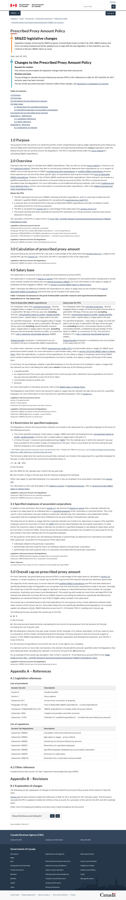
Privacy (73, 895)
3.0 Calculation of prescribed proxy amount (28, 101)
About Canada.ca (44, 895)
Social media (14, 895)
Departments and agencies (54, 854)
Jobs (11, 861)
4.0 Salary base (16, 104)
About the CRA (86, 840)
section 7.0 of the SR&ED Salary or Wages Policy (71, 284)
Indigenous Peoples (87, 866)
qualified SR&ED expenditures (90, 171)
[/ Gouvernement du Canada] (27, 6)
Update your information (54, 840)
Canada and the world (53, 883)
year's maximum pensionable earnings (92, 334)
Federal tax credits (61, 19)
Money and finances (52, 887)
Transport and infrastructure (55, 879)
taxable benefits (53, 314)
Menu (14, 13)
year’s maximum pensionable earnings (32, 334)
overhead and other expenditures (60, 171)
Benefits (13, 879)
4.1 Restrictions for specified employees (31, 107)
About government (87, 854)
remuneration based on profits (32, 314)
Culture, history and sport (54, 870)
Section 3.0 (15, 797)
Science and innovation (89, 861)
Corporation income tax (44, 19)
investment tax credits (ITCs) (60, 348)
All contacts (14, 854)
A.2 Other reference (22, 121)
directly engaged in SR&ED (58, 281)
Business (13, 874)
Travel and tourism (17, 870)
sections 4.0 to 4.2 (88, 209)
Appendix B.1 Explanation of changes (92, 83)
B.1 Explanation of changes (25, 127)
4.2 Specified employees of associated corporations (36, 110)
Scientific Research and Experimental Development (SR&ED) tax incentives (38, 23)
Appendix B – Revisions (20, 124)
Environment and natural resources (57, 861)
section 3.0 (41, 209)
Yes (52, 816)
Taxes (22, 19)
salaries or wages (45, 278)
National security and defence (55, 866)
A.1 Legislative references (25, 118)
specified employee (61, 511)
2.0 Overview (15, 98)
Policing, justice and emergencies (57, 874)
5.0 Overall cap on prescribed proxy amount (29, 113)
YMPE (62, 440)
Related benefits (18, 340)
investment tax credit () (76, 200)
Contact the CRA (16, 840)
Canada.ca (14, 19)
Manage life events (87, 879)
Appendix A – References (21, 115)
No (58, 816)
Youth (83, 874)
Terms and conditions (60, 895)
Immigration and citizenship (20, 866)
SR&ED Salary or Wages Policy (72, 387)
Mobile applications (29, 895)
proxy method (97, 150)
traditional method (22, 168)
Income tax (30, 19)
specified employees (42, 306)
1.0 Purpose (15, 95)
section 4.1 (87, 394)
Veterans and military (88, 870)
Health (12, 883)
